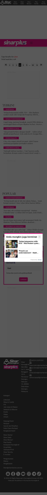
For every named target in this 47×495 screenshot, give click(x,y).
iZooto (40, 259)
